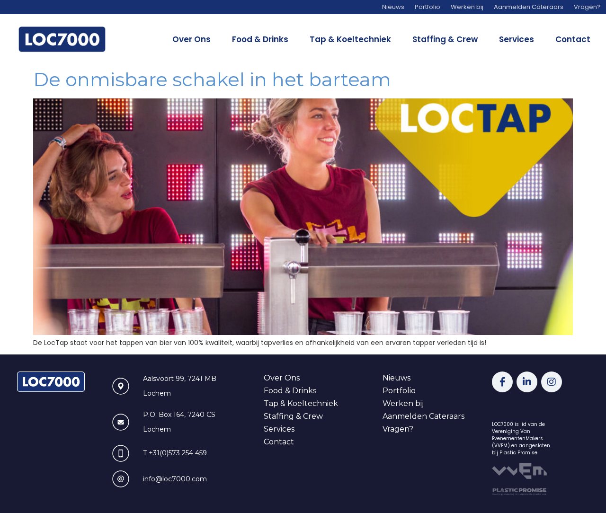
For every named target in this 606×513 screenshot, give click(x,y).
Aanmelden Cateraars (423, 416)
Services (516, 39)
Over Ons (191, 39)
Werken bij (403, 403)
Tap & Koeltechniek (350, 39)
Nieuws (396, 377)
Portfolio (399, 390)
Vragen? (398, 429)
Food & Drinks (260, 39)
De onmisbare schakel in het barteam (212, 79)
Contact (572, 39)
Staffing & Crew (445, 39)
